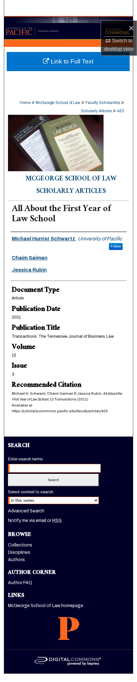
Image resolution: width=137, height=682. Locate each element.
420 (120, 111)
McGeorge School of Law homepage (45, 605)
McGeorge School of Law (58, 102)
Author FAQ (20, 582)
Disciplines (19, 552)
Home (25, 102)
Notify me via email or (35, 520)
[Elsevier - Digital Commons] (68, 662)
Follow (116, 246)
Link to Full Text (71, 61)
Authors (16, 559)
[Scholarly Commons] (68, 28)
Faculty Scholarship (102, 102)
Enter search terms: (26, 459)
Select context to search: (31, 492)
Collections (20, 545)
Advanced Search (26, 511)
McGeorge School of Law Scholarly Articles (71, 185)
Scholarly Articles (96, 111)
